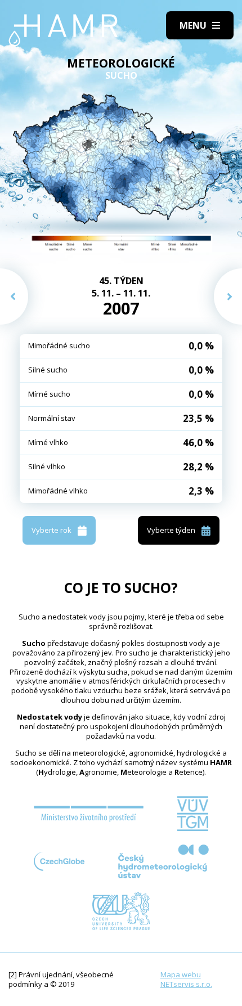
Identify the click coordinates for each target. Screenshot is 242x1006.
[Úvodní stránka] (63, 30)
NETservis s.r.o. (186, 984)
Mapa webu (180, 974)
